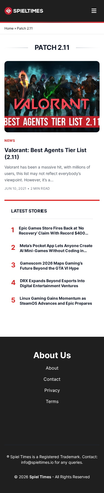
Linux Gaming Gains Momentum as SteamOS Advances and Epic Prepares (56, 301)
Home (9, 28)
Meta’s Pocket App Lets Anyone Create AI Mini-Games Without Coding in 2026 (56, 248)
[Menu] (94, 11)
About (52, 368)
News (9, 140)
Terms (52, 401)
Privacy (52, 390)
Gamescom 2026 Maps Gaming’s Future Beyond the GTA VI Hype (51, 265)
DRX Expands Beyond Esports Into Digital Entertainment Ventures (52, 283)
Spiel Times (40, 476)
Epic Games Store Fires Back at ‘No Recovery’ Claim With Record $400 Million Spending (52, 230)
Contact (52, 379)
